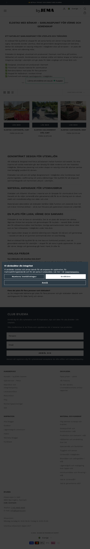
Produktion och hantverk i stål (73, 435)
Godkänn (66, 276)
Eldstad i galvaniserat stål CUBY (45, 131)
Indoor (6, 434)
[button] (74, 9)
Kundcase (8, 442)
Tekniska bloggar (11, 438)
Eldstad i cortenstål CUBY (16, 130)
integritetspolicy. (72, 272)
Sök (5, 408)
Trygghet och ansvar (68, 450)
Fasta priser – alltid (68, 376)
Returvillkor (9, 396)
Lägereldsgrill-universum (14, 430)
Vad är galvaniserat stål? (70, 483)
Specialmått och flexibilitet (71, 446)
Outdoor (7, 425)
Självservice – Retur (12, 381)
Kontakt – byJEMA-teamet (15, 376)
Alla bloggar (9, 422)
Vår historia (65, 381)
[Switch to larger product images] (5, 92)
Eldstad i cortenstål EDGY (73, 130)
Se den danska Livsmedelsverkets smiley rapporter (71, 388)
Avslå (45, 283)
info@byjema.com (18, 511)
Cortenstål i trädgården (70, 454)
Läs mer (16, 125)
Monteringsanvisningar (13, 404)
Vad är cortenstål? (67, 479)
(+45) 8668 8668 (18, 508)
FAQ (5, 400)
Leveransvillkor (10, 392)
